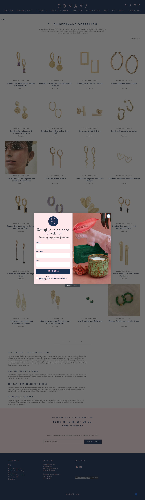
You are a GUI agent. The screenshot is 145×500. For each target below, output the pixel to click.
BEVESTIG (53, 271)
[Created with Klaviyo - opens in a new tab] (72, 285)
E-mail (38, 260)
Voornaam (39, 251)
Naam (38, 242)
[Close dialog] (108, 216)
